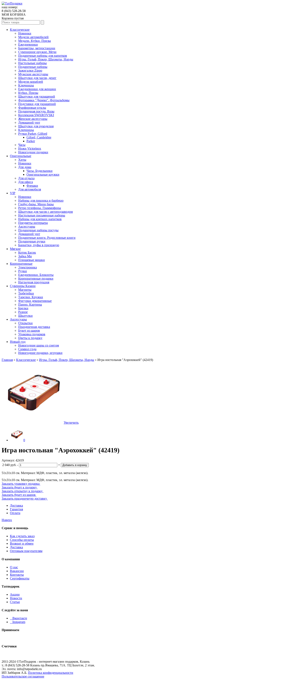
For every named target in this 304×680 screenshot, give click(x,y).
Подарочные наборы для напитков (42, 55)
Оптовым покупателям (26, 551)
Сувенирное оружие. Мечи (37, 52)
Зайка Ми (25, 256)
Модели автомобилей (33, 37)
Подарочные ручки (31, 241)
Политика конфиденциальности (50, 672)
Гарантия (16, 509)
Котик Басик (27, 252)
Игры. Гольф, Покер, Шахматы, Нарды (45, 59)
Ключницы (26, 85)
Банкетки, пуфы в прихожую (38, 245)
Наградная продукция (33, 282)
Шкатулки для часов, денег (37, 78)
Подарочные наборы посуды (38, 230)
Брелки (23, 308)
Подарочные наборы (32, 67)
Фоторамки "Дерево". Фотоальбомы (43, 100)
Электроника (27, 267)
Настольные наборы (32, 63)
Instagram (17, 622)
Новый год (17, 341)
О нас (14, 567)
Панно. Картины (30, 304)
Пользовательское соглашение (23, 676)
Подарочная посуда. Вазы (36, 111)
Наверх (7, 520)
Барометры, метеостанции (36, 48)
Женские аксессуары (32, 119)
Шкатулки (25, 315)
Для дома (24, 167)
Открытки (25, 323)
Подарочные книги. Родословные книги (46, 237)
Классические (20, 29)
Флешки (32, 185)
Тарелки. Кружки (30, 297)
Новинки (24, 33)
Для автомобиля (29, 189)
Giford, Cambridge (38, 137)
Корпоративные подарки (35, 278)
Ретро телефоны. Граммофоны (39, 208)
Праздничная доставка (34, 327)
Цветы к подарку (30, 338)
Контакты (17, 574)
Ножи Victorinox (29, 148)
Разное (23, 312)
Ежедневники (28, 44)
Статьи (15, 602)
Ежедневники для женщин (37, 89)
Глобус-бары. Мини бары (36, 204)
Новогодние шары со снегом (38, 345)
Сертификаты (19, 578)
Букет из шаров (29, 330)
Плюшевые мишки (31, 260)
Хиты (22, 159)
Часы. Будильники (39, 171)
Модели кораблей (30, 81)
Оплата (15, 513)
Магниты (24, 289)
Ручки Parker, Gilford (32, 133)
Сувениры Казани (23, 286)
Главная (7, 360)
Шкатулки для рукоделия (36, 126)
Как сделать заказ (22, 536)
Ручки (22, 271)
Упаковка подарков (31, 334)
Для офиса (25, 182)
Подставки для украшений (37, 104)
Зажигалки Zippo (30, 70)
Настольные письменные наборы (41, 215)
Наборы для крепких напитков (40, 219)
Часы (21, 145)
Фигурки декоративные (35, 301)
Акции (15, 594)
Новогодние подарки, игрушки (40, 353)
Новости (16, 598)
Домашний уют (29, 122)
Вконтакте (18, 618)
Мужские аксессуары (33, 74)
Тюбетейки (26, 293)
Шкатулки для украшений (36, 96)
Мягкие (15, 249)
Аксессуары (26, 226)
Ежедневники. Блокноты (36, 275)
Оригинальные (20, 156)
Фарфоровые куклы (32, 107)
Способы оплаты (22, 540)
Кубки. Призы (28, 93)
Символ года (27, 349)
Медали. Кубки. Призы (34, 41)
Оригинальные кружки (42, 174)
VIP (12, 193)
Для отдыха (26, 178)
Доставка (16, 505)
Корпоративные (21, 263)
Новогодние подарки (33, 152)
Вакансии (17, 571)
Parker (30, 141)
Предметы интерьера (33, 223)
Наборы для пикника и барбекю (40, 200)
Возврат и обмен (22, 543)
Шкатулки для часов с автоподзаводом (45, 211)
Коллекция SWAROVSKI (36, 115)
